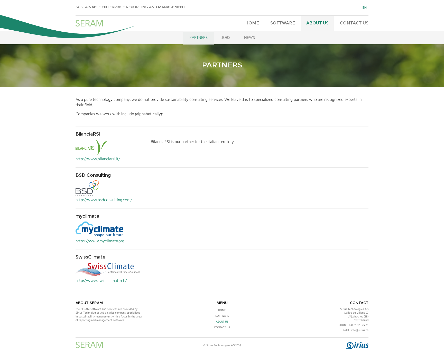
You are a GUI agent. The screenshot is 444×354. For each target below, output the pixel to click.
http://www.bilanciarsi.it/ (98, 159)
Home (252, 23)
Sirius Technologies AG (354, 309)
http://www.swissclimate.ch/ (101, 281)
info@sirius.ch (359, 330)
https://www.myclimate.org (100, 241)
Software (282, 23)
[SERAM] (89, 23)
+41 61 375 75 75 (358, 325)
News (249, 37)
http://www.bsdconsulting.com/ (104, 200)
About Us (317, 23)
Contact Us (354, 23)
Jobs (225, 37)
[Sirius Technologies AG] (357, 348)
